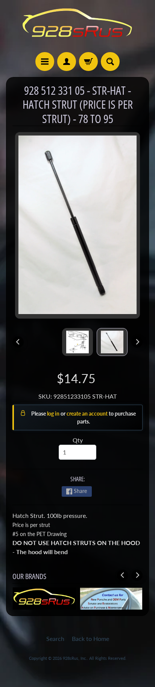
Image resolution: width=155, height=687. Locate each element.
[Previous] (18, 342)
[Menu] (44, 61)
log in (54, 413)
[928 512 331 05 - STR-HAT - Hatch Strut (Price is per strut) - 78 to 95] (112, 342)
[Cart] (88, 61)
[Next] (137, 342)
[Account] (66, 61)
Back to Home (90, 638)
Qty (78, 440)
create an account (88, 413)
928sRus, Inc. (75, 658)
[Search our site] (110, 61)
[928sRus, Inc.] (77, 26)
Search (55, 638)
